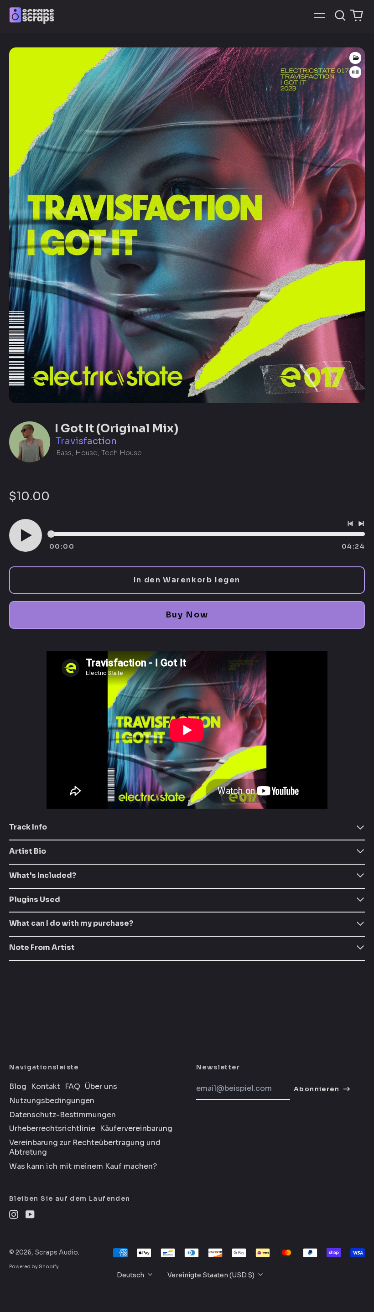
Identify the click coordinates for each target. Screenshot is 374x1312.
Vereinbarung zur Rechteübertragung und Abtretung (85, 1147)
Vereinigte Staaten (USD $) (211, 1275)
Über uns (101, 1086)
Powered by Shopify (34, 1267)
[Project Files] (355, 58)
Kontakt (45, 1086)
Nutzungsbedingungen (51, 1100)
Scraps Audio (56, 1252)
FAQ (72, 1086)
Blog (17, 1086)
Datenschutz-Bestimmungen (62, 1115)
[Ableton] (355, 72)
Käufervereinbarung (136, 1128)
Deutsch (131, 1275)
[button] (340, 15)
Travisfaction (86, 441)
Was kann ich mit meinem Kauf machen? (83, 1166)
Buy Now (187, 615)
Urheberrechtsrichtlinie (52, 1128)
